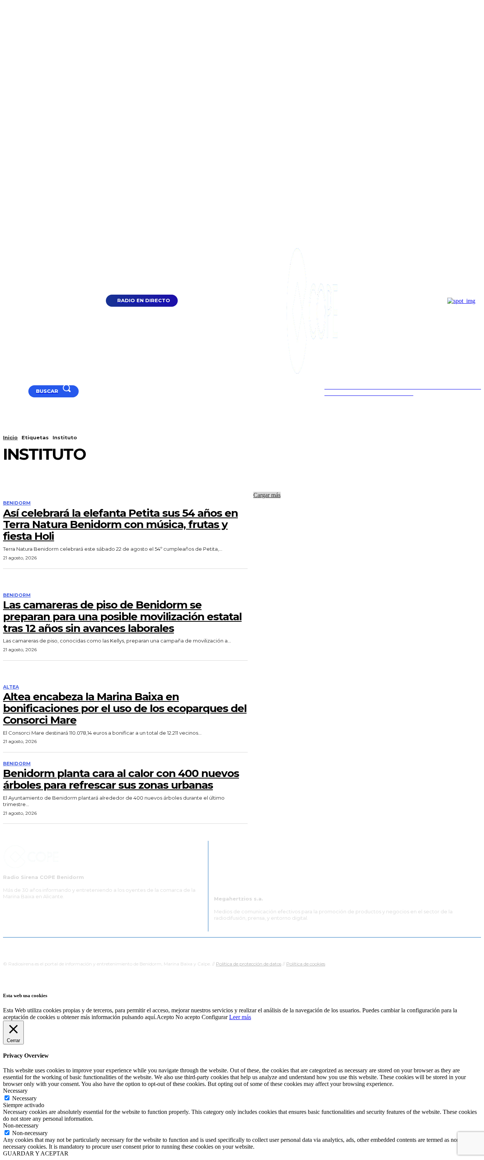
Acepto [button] (165, 1017)
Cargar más (267, 495)
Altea (11, 687)
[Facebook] (15, 391)
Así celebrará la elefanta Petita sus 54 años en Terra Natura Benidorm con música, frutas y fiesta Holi (120, 525)
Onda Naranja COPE (218, 947)
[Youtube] (6, 391)
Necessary (24, 1098)
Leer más (240, 1017)
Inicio (10, 437)
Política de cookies (305, 964)
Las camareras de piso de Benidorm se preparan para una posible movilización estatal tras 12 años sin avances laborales (122, 616)
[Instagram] (25, 391)
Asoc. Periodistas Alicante (320, 947)
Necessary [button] (15, 1090)
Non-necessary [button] (21, 1125)
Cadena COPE (170, 947)
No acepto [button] (187, 1017)
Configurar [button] (215, 1017)
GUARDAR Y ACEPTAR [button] (35, 1153)
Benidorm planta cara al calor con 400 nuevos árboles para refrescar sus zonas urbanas (121, 779)
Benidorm (17, 503)
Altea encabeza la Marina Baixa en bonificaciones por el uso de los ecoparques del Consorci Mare (125, 708)
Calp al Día (369, 947)
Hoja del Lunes (266, 947)
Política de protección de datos (248, 964)
